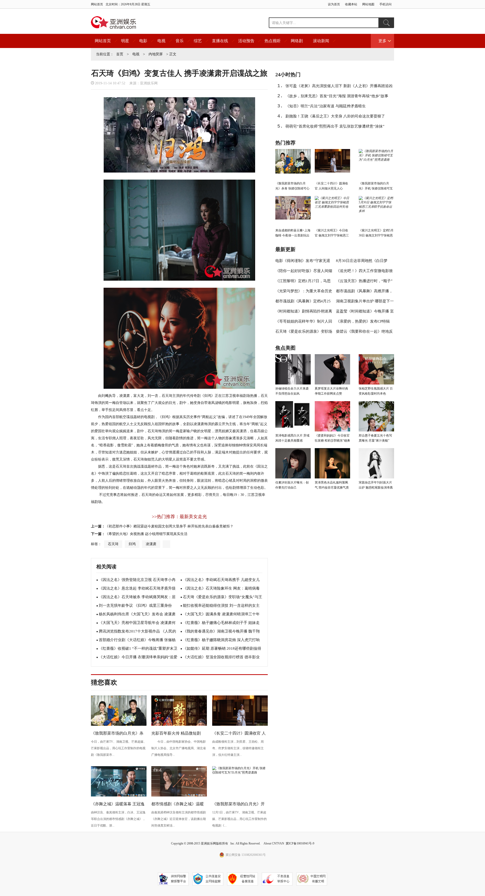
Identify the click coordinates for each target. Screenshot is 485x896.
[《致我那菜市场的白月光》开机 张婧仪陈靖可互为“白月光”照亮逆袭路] (240, 772)
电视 (161, 41)
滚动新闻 (321, 41)
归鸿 (132, 544)
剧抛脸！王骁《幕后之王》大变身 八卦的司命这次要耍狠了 (335, 116)
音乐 (180, 41)
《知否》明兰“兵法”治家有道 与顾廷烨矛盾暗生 (325, 106)
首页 (119, 54)
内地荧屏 (156, 54)
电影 (143, 41)
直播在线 (220, 41)
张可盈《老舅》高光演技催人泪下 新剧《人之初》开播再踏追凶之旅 (339, 87)
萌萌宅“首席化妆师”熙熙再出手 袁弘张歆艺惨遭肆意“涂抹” (334, 126)
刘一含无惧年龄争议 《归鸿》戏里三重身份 (135, 605)
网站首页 (97, 4)
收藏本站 (351, 4)
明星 (125, 41)
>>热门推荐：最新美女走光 (179, 516)
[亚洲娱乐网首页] (113, 22)
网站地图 (368, 4)
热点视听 (272, 41)
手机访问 (385, 4)
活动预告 (246, 41)
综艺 (198, 41)
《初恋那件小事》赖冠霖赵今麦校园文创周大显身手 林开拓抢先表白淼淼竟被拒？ (169, 526)
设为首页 (334, 4)
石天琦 (113, 544)
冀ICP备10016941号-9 (300, 843)
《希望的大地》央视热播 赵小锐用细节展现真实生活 (146, 534)
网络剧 (297, 41)
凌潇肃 (151, 544)
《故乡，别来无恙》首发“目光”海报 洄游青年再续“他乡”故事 (336, 96)
